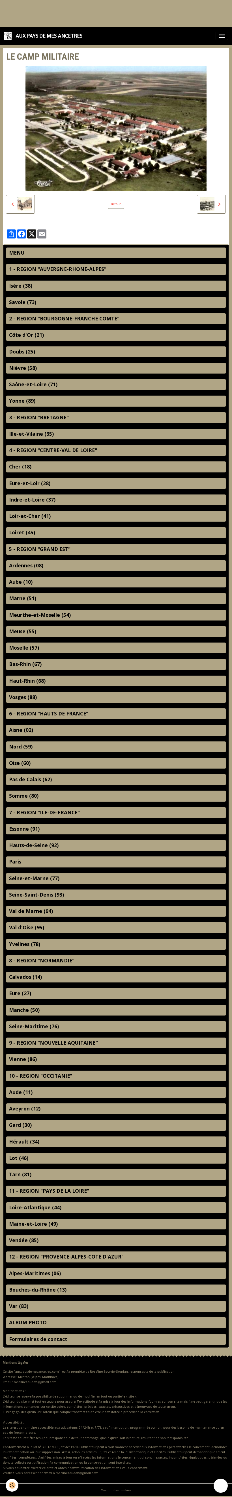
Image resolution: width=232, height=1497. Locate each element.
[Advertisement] (103, 12)
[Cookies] (12, 1485)
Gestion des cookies (116, 1490)
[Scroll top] (221, 1486)
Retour (116, 204)
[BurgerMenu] (222, 36)
